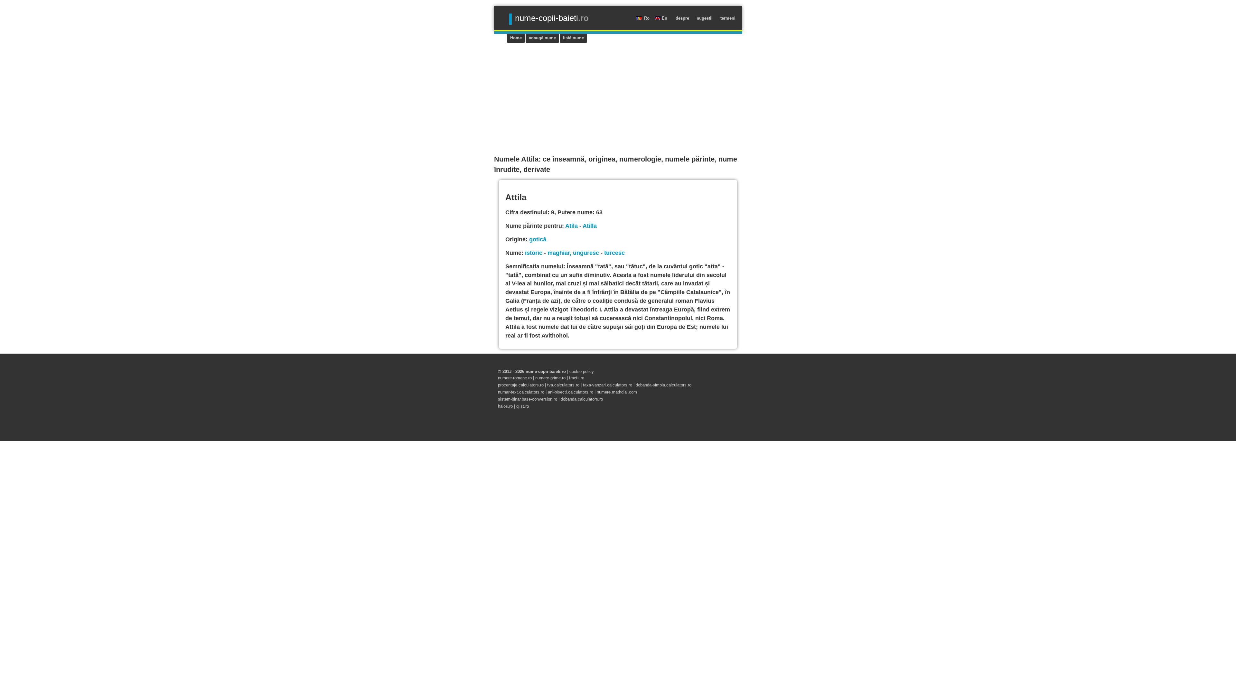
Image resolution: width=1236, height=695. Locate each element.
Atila (571, 226)
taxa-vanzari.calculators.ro (607, 385)
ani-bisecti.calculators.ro (570, 392)
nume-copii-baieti (552, 18)
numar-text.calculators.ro (521, 392)
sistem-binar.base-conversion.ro (527, 399)
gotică (537, 239)
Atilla (590, 226)
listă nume (573, 37)
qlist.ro (522, 406)
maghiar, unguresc (573, 253)
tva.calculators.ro (563, 385)
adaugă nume (542, 37)
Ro (647, 18)
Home (516, 37)
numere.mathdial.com (617, 392)
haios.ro (506, 406)
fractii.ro (576, 377)
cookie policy (581, 371)
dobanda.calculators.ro (582, 399)
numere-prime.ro (550, 377)
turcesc (614, 253)
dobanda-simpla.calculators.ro (663, 385)
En (665, 18)
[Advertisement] (618, 91)
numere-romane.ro (515, 377)
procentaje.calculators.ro (521, 385)
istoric (533, 253)
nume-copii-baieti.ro (545, 371)
